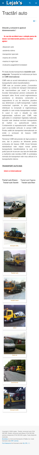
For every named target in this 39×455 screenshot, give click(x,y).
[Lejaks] (14, 3)
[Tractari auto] (14, 261)
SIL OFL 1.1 (26, 443)
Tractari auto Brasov (10, 180)
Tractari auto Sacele (10, 182)
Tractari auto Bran (28, 182)
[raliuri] (14, 316)
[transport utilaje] (14, 234)
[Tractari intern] (14, 288)
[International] (14, 206)
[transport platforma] (14, 398)
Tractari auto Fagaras (28, 180)
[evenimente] (14, 371)
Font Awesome (6, 443)
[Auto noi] (14, 343)
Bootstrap (5, 439)
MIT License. (15, 441)
